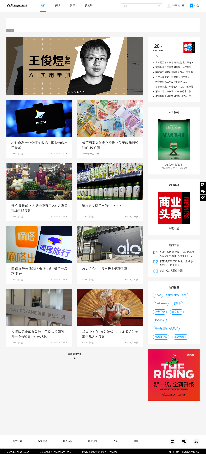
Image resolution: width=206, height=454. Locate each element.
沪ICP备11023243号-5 (17, 452)
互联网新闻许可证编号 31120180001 (100, 452)
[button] (66, 92)
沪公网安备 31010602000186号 (55, 452)
